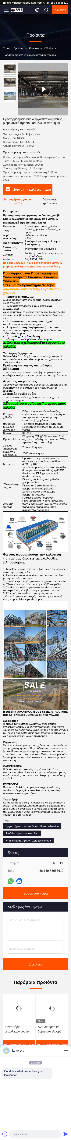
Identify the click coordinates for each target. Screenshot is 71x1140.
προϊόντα (18, 48)
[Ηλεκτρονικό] (19, 881)
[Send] (66, 1134)
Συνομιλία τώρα (35, 893)
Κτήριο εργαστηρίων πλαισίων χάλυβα (28, 840)
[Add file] (5, 1134)
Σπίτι (6, 48)
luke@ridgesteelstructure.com (24, 2)
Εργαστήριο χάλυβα (41, 48)
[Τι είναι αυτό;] (11, 881)
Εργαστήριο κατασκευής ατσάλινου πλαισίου (32, 826)
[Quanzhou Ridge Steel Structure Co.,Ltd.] (18, 9)
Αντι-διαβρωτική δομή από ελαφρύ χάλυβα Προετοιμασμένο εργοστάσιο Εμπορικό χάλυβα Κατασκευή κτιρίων (50, 1029)
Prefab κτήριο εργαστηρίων (22, 833)
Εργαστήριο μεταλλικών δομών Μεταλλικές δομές (17, 1029)
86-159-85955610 (57, 2)
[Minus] (65, 1050)
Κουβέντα (60, 9)
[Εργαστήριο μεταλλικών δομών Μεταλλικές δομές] (19, 1008)
